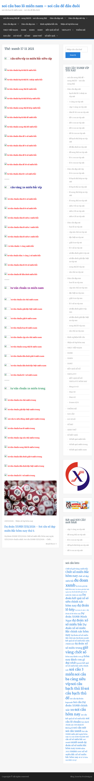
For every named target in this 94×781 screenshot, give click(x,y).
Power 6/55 (74, 402)
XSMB (23, 30)
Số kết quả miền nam (78, 450)
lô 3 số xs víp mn (76, 303)
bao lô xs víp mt (75, 227)
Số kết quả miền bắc (77, 439)
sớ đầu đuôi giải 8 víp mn (78, 310)
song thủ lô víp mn (77, 326)
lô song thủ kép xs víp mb (78, 193)
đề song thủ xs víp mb (78, 152)
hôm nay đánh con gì (74, 657)
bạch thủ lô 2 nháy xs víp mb (78, 95)
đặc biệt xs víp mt (76, 237)
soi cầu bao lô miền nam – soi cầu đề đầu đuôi (41, 6)
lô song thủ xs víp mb (78, 201)
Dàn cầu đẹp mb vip (76, 18)
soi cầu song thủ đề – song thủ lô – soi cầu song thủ (25, 18)
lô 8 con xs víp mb (76, 173)
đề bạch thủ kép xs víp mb (78, 140)
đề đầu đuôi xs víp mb (78, 147)
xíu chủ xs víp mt (76, 272)
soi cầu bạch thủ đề (77, 693)
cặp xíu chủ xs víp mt (78, 232)
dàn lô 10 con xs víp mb (79, 112)
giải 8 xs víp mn (75, 298)
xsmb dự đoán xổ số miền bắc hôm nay (76, 745)
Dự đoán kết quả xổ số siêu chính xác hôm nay (76, 600)
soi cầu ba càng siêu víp (75, 679)
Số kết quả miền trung (78, 444)
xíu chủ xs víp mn (76, 331)
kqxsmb (79, 663)
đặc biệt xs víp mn (76, 293)
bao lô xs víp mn (76, 282)
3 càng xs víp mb (76, 102)
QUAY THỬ (37, 36)
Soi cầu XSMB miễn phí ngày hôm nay (76, 734)
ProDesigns (87, 776)
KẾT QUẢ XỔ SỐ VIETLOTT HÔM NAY (78, 379)
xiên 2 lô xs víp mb (77, 211)
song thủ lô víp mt (76, 267)
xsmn (73, 751)
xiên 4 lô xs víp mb (77, 216)
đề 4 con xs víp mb (77, 117)
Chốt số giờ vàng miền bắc (76, 569)
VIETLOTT (66, 30)
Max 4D (72, 397)
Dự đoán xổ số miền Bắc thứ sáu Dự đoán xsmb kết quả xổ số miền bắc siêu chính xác (77, 639)
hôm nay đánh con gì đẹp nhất (77, 659)
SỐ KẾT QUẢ (50, 36)
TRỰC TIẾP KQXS (10, 30)
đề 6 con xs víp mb (77, 123)
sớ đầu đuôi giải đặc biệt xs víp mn (79, 319)
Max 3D (72, 392)
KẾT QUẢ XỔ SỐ (52, 30)
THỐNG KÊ (80, 30)
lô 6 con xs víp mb (76, 163)
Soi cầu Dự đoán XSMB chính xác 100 (76, 706)
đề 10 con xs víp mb (77, 133)
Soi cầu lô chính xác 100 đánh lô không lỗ (77, 725)
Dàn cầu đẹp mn (28, 24)
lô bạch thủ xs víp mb (78, 187)
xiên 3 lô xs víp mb (77, 206)
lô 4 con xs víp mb (76, 157)
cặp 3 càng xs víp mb (78, 107)
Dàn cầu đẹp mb (56, 18)
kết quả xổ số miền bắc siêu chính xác (77, 666)
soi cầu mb (79, 727)
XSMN (32, 30)
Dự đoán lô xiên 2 (80, 610)
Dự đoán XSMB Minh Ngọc (76, 617)
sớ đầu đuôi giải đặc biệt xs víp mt (79, 260)
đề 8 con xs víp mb (77, 128)
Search (73, 55)
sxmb (73, 742)
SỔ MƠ (27, 36)
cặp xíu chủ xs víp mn (78, 288)
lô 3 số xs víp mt (75, 248)
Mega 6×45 (74, 387)
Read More (50, 544)
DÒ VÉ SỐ (17, 36)
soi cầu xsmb (73, 731)
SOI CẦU (6, 36)
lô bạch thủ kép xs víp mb (78, 180)
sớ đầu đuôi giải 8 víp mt (79, 253)
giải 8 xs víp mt (75, 242)
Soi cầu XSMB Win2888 (77, 737)
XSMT (40, 30)
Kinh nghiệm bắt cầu (49, 24)
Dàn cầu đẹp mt (9, 24)
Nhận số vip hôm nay (69, 24)
